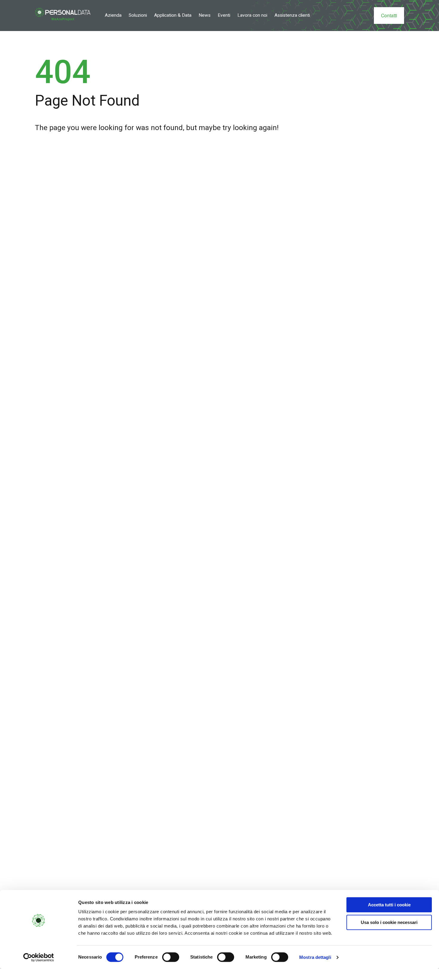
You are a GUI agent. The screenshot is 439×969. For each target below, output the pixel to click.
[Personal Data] (62, 14)
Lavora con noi (252, 15)
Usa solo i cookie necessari (389, 922)
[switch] (170, 957)
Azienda (113, 15)
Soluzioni (138, 15)
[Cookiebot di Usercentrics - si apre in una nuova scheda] (39, 957)
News (205, 15)
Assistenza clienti (292, 15)
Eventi (224, 15)
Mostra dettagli (315, 957)
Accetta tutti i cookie (389, 904)
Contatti (389, 15)
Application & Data (172, 15)
